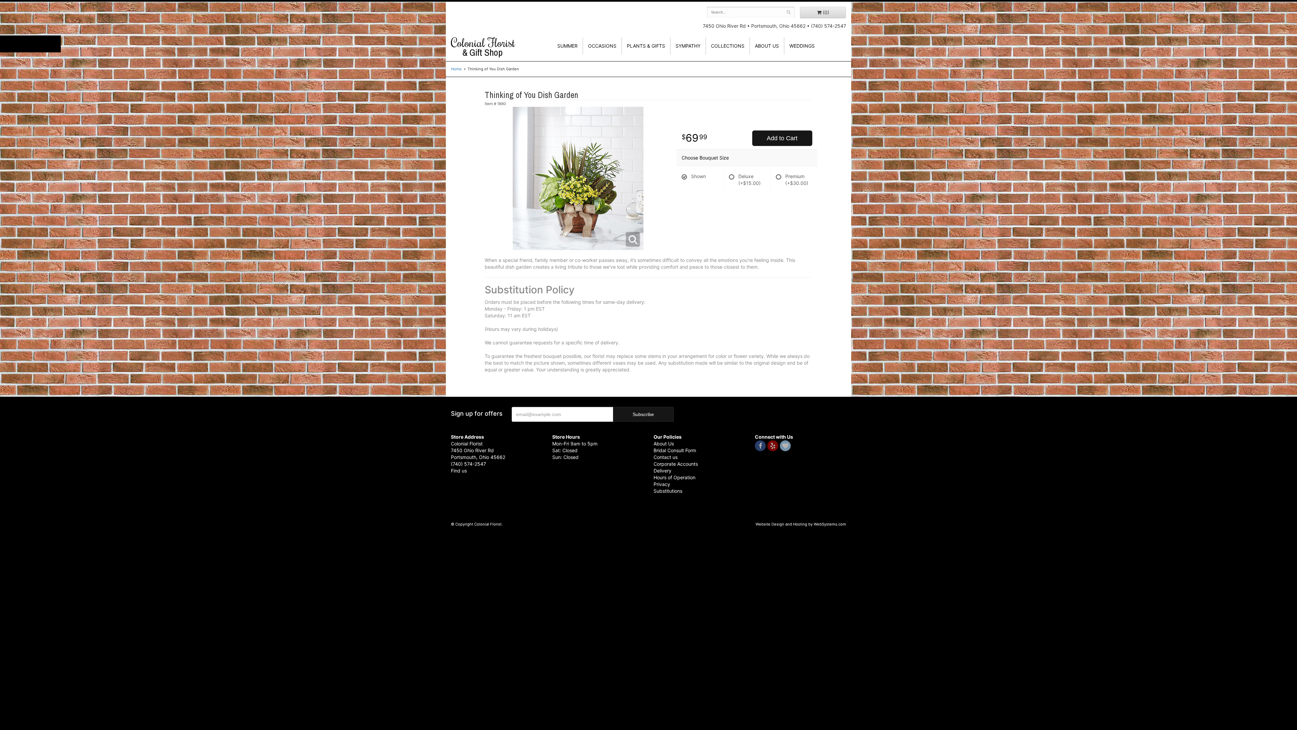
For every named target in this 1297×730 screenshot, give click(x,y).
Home (456, 69)
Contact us (666, 457)
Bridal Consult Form (675, 450)
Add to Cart (782, 138)
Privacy (662, 484)
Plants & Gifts (646, 46)
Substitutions (668, 491)
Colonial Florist (483, 47)
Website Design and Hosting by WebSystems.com (801, 524)
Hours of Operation (674, 477)
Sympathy (688, 46)
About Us (664, 443)
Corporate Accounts (676, 464)
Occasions (602, 46)
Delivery (662, 470)
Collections (727, 46)
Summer (567, 46)
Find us (459, 470)
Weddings (802, 46)
